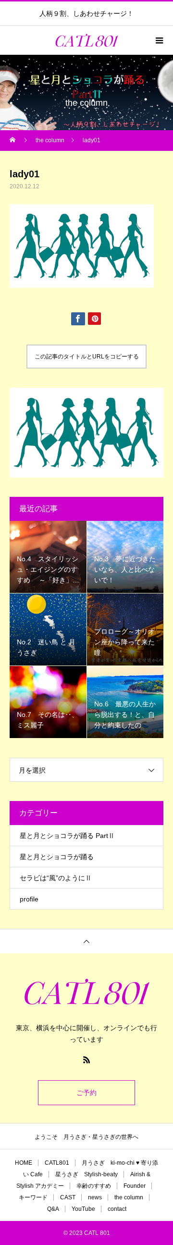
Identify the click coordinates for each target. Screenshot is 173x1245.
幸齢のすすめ (93, 1186)
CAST (67, 1197)
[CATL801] (86, 992)
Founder (135, 1186)
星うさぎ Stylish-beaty (86, 1174)
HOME (23, 1162)
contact (117, 1209)
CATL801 (57, 1162)
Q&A (53, 1209)
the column (128, 1197)
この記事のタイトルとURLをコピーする (87, 356)
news (95, 1197)
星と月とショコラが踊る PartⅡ (67, 835)
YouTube (83, 1209)
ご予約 (86, 1093)
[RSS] (86, 1059)
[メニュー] (158, 40)
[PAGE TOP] (86, 941)
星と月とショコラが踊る (57, 857)
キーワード (33, 1197)
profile (29, 899)
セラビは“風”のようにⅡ (56, 878)
